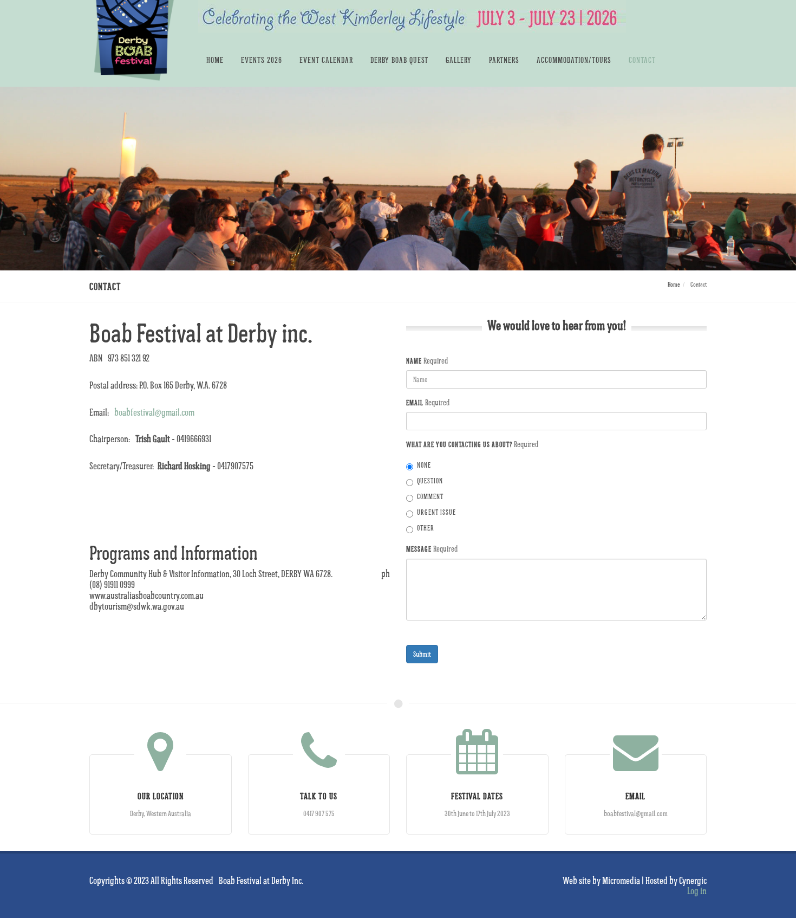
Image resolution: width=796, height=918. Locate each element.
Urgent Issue (436, 512)
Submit (422, 653)
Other (425, 528)
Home (674, 284)
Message (419, 549)
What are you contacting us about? (459, 444)
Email (414, 402)
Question (430, 481)
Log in (697, 890)
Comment (430, 497)
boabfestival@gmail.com (154, 412)
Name (414, 361)
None (424, 465)
